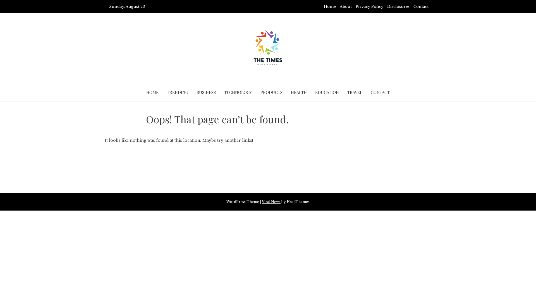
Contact (421, 6)
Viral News (271, 202)
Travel (354, 92)
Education (327, 92)
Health (299, 92)
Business (206, 92)
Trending (177, 92)
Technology (238, 92)
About (346, 6)
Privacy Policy (369, 6)
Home (330, 6)
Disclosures (398, 6)
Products (271, 92)
